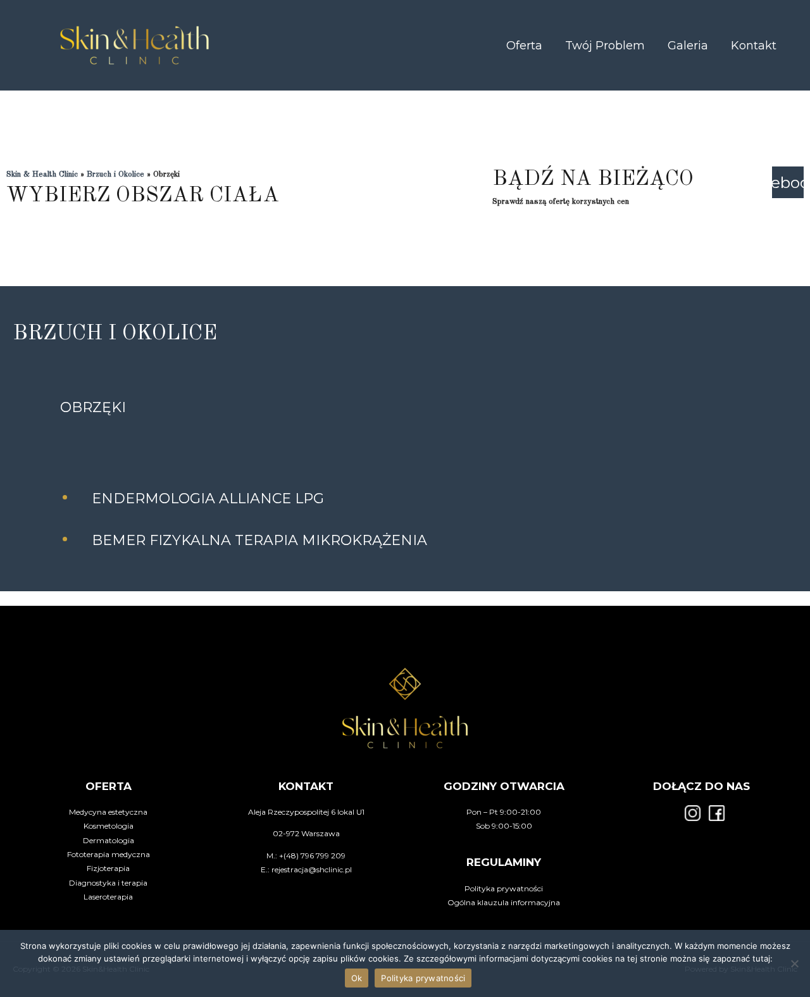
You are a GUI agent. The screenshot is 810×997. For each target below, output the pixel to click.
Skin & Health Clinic (42, 174)
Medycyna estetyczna (108, 812)
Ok (357, 978)
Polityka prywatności (503, 888)
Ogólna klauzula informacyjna (503, 902)
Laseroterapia (108, 896)
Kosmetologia (109, 826)
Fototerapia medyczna (108, 854)
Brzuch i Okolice (115, 174)
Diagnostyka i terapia (108, 882)
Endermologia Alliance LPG (208, 498)
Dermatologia (108, 840)
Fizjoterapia (108, 868)
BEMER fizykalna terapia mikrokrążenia (259, 540)
